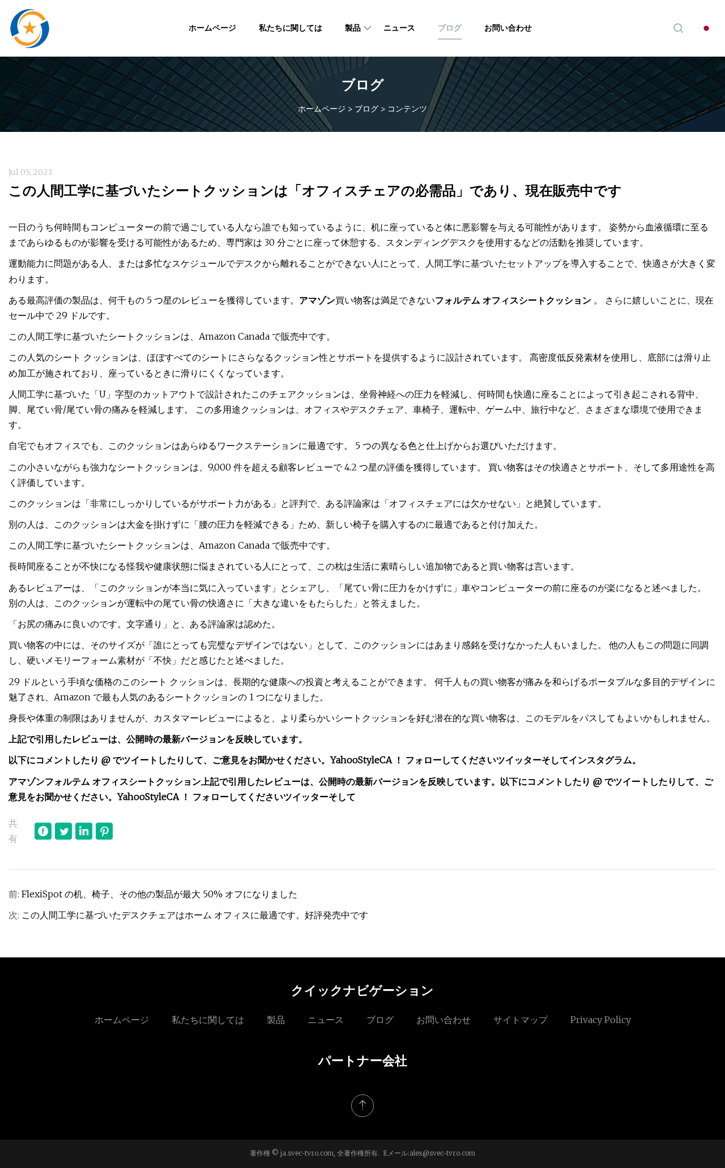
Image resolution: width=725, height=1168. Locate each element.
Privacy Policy (600, 1019)
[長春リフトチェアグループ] (29, 28)
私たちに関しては (290, 28)
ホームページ (212, 28)
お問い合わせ (508, 28)
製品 (353, 28)
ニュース (399, 28)
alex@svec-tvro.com (442, 1153)
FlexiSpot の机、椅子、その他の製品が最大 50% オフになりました (159, 894)
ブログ (450, 28)
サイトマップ (520, 1019)
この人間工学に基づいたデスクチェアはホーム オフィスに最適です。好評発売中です (195, 915)
